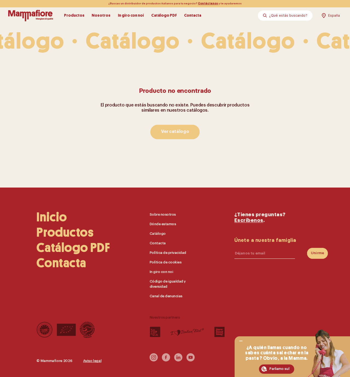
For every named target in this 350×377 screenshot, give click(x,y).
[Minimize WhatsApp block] (241, 341)
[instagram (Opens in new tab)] (154, 360)
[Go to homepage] (30, 15)
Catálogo (158, 233)
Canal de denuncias (166, 296)
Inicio (51, 216)
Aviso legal (92, 361)
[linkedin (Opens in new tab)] (178, 360)
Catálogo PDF (164, 15)
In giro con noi (131, 15)
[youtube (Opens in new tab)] (190, 360)
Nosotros (101, 15)
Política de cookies (166, 262)
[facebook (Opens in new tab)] (166, 360)
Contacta (192, 15)
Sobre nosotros (163, 214)
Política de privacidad (168, 252)
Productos (74, 15)
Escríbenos (248, 220)
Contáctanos (208, 3)
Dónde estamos (163, 223)
